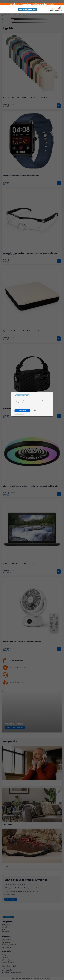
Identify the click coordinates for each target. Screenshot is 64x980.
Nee (34, 410)
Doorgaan (22, 410)
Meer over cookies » (19, 414)
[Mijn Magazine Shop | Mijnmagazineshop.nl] (32, 9)
